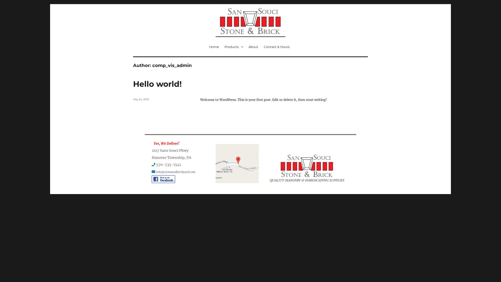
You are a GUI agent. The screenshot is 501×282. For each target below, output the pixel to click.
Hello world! (157, 84)
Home (214, 47)
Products (231, 47)
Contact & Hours (277, 47)
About (253, 47)
